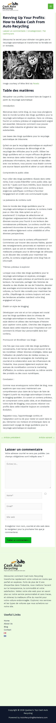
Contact (7, 630)
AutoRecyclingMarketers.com (34, 717)
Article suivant (47, 437)
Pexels (36, 83)
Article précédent (10, 437)
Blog (6, 627)
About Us (8, 624)
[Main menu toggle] (50, 6)
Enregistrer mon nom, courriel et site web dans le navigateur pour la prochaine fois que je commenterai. (27, 529)
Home (7, 621)
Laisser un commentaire (14, 31)
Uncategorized (34, 31)
